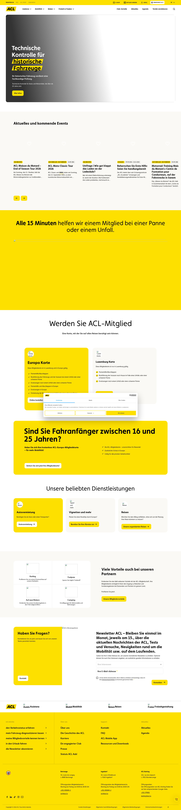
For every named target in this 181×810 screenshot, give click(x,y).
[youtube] (22, 797)
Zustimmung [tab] (59, 400)
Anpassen (89, 413)
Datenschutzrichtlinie (108, 679)
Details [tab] (90, 400)
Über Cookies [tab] (122, 400)
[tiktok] (14, 797)
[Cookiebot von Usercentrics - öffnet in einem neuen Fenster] (127, 395)
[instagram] (18, 797)
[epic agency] (168, 807)
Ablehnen (60, 413)
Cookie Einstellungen (84, 807)
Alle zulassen (121, 413)
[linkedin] (11, 797)
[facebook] (7, 797)
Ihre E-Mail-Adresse (107, 671)
